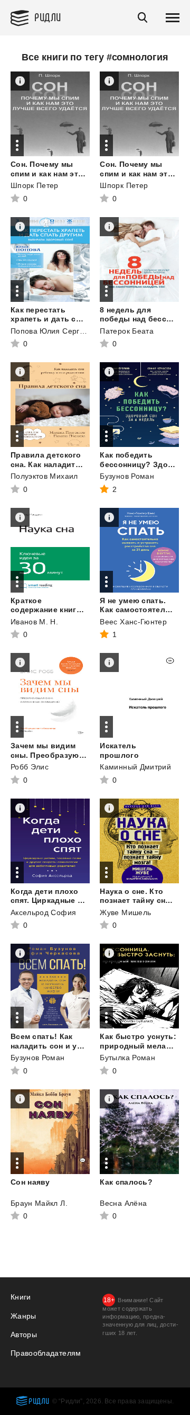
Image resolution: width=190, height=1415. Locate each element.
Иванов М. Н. (34, 621)
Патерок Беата (127, 331)
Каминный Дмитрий (135, 767)
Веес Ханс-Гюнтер (133, 621)
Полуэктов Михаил (44, 476)
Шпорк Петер (35, 185)
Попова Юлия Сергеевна (56, 331)
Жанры (23, 1316)
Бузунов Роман (127, 476)
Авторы (24, 1334)
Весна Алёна (123, 1203)
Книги (21, 1297)
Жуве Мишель (125, 912)
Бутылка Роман (127, 1057)
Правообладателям (46, 1353)
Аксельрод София (43, 912)
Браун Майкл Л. (39, 1203)
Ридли (47, 16)
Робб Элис (30, 767)
